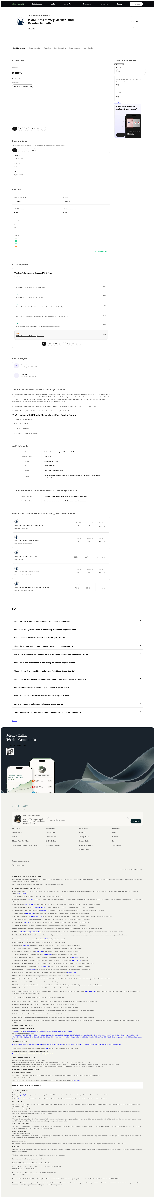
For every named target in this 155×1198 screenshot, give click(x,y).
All (78, 344)
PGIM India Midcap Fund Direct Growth (26, 556)
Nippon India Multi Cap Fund (60, 1035)
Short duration (75, 957)
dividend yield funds (36, 916)
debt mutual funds (43, 939)
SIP (116, 64)
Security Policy (84, 841)
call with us (76, 1080)
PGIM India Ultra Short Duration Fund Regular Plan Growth (31, 587)
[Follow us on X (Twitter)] (25, 809)
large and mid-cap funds (38, 907)
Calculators (87, 4)
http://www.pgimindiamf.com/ (53, 470)
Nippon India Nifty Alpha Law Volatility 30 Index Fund (87, 1037)
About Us (82, 832)
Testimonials (116, 845)
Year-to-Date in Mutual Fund (92, 1044)
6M (26, 128)
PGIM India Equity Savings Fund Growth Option (28, 525)
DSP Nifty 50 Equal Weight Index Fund (115, 1037)
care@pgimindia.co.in (51, 461)
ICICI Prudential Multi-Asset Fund (80, 1035)
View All (14, 721)
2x (14, 150)
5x (26, 150)
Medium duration (76, 960)
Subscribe (136, 821)
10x (33, 150)
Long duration (45, 966)
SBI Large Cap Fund (19, 1035)
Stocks (53, 4)
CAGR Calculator (52, 1031)
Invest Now (31, 28)
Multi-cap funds (32, 899)
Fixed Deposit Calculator (65, 1031)
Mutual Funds (68, 4)
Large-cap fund (28, 904)
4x (20, 150)
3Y (38, 128)
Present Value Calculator (29, 1031)
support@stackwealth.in (21, 861)
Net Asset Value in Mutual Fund (74, 1044)
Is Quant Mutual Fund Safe (34, 1044)
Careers (115, 837)
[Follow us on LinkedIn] (17, 809)
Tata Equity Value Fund (97, 1035)
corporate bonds (71, 972)
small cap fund (29, 913)
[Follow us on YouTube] (21, 809)
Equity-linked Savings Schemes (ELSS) (30, 931)
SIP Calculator (51, 832)
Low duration (39, 951)
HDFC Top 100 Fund (32, 1035)
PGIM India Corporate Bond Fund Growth (26, 572)
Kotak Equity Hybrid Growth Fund (40, 1037)
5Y (43, 128)
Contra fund (26, 922)
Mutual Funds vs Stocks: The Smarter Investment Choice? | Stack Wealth (33, 1054)
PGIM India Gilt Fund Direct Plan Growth (26, 540)
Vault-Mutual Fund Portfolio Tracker (25, 845)
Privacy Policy (84, 837)
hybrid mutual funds (90, 991)
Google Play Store (23, 1095)
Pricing (119, 4)
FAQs (114, 841)
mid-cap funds (44, 910)
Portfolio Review (37, 4)
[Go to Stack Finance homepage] (18, 4)
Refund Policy (84, 849)
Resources (104, 4)
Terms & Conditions (86, 845)
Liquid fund (26, 945)
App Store (21, 1099)
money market (48, 954)
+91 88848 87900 (19, 865)
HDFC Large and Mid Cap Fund (60, 1037)
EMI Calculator (51, 841)
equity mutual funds (22, 893)
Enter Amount (120, 68)
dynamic (32, 969)
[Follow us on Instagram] (14, 809)
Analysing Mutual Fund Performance (53, 1044)
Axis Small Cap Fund (45, 1035)
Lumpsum (121, 64)
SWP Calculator (51, 837)
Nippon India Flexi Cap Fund (21, 1037)
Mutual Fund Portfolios (20, 841)
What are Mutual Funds (19, 1044)
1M (15, 128)
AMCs (14, 837)
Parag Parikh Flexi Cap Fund (129, 1035)
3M (20, 128)
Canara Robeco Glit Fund (112, 1035)
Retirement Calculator (53, 845)
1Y (32, 128)
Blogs (114, 832)
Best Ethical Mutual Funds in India (111, 1044)
